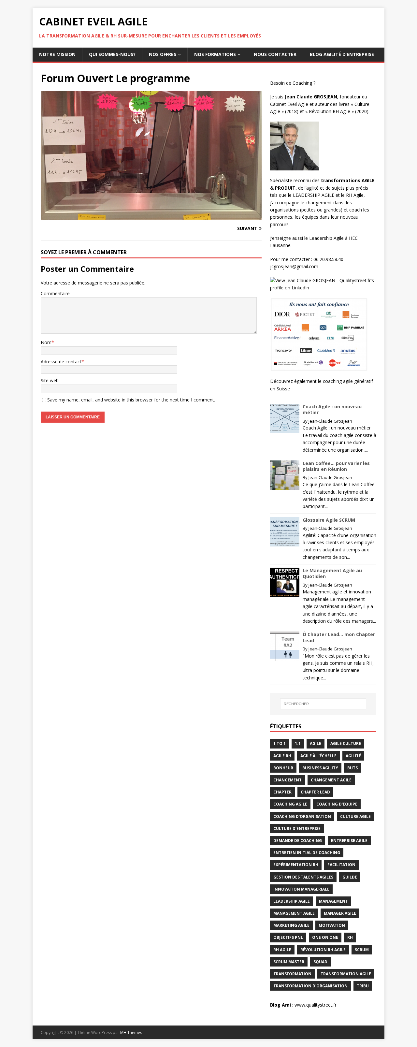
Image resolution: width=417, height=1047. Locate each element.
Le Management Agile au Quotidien (332, 573)
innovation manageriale (301, 889)
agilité (353, 756)
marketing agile (291, 925)
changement (287, 780)
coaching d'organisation (302, 816)
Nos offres (162, 54)
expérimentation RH (295, 864)
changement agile (331, 780)
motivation (332, 925)
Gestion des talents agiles (303, 877)
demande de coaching (297, 840)
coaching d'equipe (336, 804)
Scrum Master (288, 962)
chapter (282, 792)
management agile (294, 913)
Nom (46, 342)
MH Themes (131, 1032)
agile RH (282, 756)
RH (350, 937)
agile (315, 743)
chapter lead (315, 792)
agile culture (345, 743)
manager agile (340, 913)
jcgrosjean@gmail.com (295, 266)
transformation (292, 974)
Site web (50, 380)
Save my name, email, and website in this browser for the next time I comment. (131, 400)
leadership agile (291, 901)
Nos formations (215, 54)
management (333, 901)
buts (352, 768)
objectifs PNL (288, 937)
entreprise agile (349, 840)
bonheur (283, 768)
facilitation (341, 864)
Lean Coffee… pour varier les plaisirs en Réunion (336, 466)
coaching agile (290, 804)
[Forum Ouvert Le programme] (151, 216)
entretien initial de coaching (306, 852)
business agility (320, 768)
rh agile (282, 949)
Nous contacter (275, 54)
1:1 (298, 743)
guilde (349, 877)
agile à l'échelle (318, 756)
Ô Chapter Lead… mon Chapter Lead (339, 637)
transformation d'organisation (310, 986)
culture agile (355, 816)
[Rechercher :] (323, 703)
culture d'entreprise (297, 828)
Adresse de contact (61, 361)
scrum (362, 949)
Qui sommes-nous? (112, 54)
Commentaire (55, 293)
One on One (325, 937)
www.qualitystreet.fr (316, 1005)
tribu (363, 986)
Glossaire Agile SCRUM (329, 520)
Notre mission (57, 54)
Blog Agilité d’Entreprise (342, 54)
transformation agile (346, 974)
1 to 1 (279, 743)
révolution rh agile (323, 949)
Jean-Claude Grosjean (330, 421)
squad (320, 962)
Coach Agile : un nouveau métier (332, 409)
